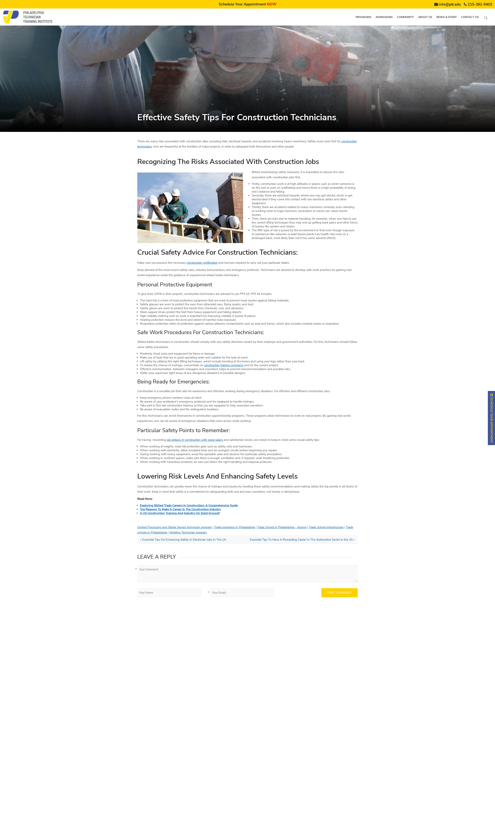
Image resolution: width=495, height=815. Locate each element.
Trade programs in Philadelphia (234, 527)
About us (425, 17)
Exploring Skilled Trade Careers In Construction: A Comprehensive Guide (189, 505)
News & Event (446, 17)
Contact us (470, 17)
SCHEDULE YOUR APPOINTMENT (491, 419)
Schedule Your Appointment (248, 4)
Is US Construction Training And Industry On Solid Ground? (180, 513)
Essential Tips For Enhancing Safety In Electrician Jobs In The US (184, 540)
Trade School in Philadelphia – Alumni (281, 527)
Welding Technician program (188, 532)
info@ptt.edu (450, 4)
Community (405, 17)
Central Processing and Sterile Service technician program (174, 527)
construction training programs (223, 365)
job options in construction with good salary (195, 440)
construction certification (202, 263)
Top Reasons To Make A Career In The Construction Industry (180, 509)
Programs (363, 17)
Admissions (384, 17)
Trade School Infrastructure (326, 527)
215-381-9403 (480, 4)
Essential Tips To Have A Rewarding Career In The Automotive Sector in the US (301, 540)
